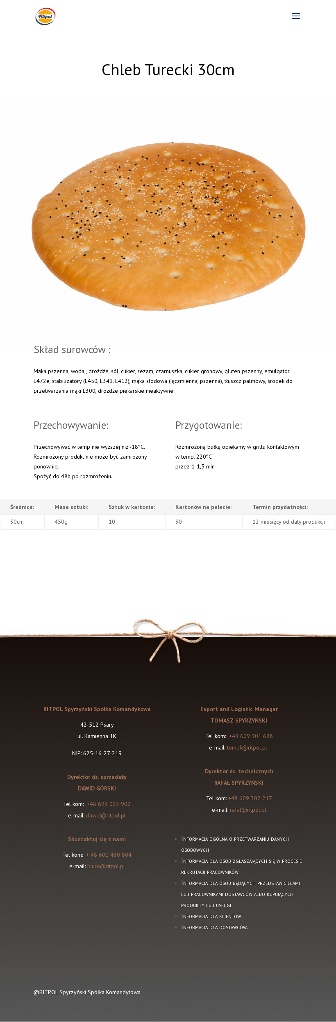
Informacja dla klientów (211, 916)
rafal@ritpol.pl (248, 809)
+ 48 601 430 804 (109, 854)
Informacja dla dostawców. (214, 927)
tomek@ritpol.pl (248, 747)
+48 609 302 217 (250, 798)
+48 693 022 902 (109, 804)
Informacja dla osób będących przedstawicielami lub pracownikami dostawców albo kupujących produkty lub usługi (240, 894)
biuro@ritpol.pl (106, 866)
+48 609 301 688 (250, 736)
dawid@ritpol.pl (106, 815)
